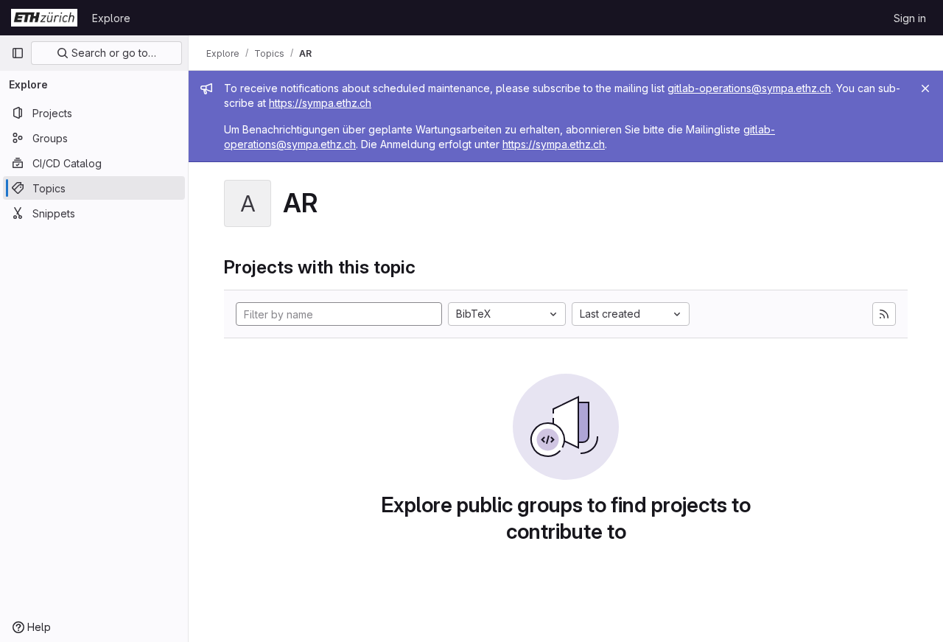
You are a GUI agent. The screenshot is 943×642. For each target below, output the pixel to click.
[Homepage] (44, 17)
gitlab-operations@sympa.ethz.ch (749, 88)
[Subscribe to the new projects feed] (884, 314)
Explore (111, 18)
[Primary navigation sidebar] (17, 53)
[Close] (925, 88)
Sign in (910, 18)
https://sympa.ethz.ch (320, 103)
